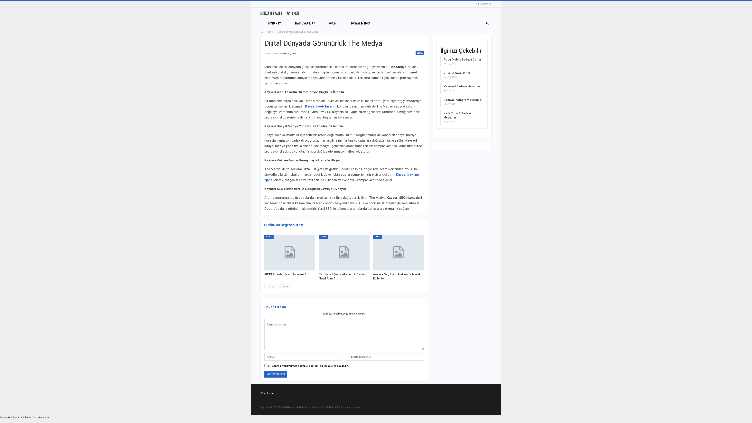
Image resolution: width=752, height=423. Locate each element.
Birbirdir (325, 407)
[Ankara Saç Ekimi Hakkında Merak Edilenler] (398, 252)
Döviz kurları (267, 393)
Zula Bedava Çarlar (457, 73)
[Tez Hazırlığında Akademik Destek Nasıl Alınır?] (344, 252)
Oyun (332, 23)
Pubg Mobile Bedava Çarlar (462, 59)
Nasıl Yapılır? (305, 23)
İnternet (274, 23)
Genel (420, 53)
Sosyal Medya (360, 23)
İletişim (308, 407)
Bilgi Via (264, 407)
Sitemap (316, 407)
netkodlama (353, 407)
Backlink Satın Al (338, 407)
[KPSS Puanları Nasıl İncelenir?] (289, 252)
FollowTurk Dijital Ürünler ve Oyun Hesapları (24, 417)
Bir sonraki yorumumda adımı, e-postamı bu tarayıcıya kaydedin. (308, 365)
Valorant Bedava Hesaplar (462, 86)
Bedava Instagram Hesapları (463, 100)
